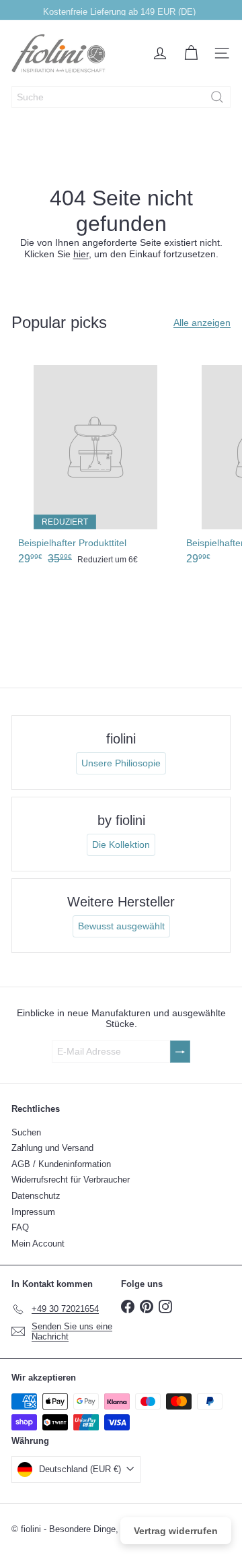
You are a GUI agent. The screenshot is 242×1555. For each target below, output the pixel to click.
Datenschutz (36, 1196)
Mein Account (38, 1243)
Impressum (33, 1212)
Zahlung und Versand (52, 1148)
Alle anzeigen (202, 322)
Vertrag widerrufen (176, 1530)
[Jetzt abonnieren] (180, 1051)
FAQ (20, 1227)
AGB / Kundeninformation (61, 1164)
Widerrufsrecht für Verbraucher (70, 1179)
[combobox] (121, 97)
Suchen (26, 1132)
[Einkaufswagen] (190, 53)
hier (81, 254)
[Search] (217, 97)
